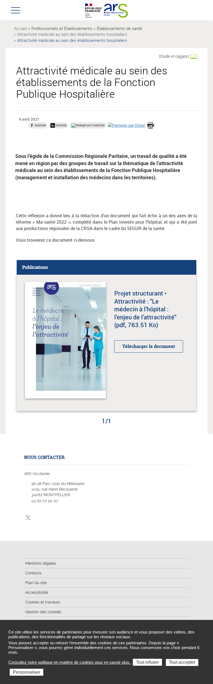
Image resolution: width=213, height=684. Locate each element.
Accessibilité (36, 592)
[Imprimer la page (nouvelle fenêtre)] (150, 126)
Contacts (33, 573)
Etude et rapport (174, 56)
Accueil (20, 28)
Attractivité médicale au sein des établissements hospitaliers (72, 34)
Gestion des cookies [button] (43, 612)
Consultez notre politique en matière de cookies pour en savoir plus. (69, 662)
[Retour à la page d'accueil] (116, 10)
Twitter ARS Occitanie (28, 518)
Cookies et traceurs (42, 602)
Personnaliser (26, 672)
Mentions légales (40, 563)
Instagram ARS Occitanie (45, 518)
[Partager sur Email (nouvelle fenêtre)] (126, 125)
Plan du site (36, 582)
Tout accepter (182, 662)
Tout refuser (147, 662)
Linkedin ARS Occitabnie (36, 518)
